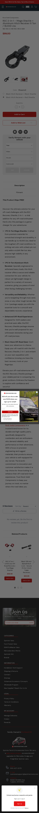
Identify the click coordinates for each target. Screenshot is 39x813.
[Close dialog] (37, 392)
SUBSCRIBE (10, 411)
